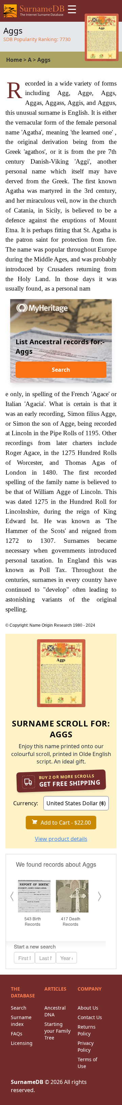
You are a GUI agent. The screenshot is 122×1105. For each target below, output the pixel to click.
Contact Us (90, 1017)
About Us (88, 1008)
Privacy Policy (86, 1046)
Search (61, 369)
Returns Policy (87, 1030)
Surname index (21, 1020)
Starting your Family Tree (57, 1031)
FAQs (16, 1033)
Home (14, 59)
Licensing (22, 1043)
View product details (61, 839)
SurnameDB (27, 1082)
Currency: (25, 803)
